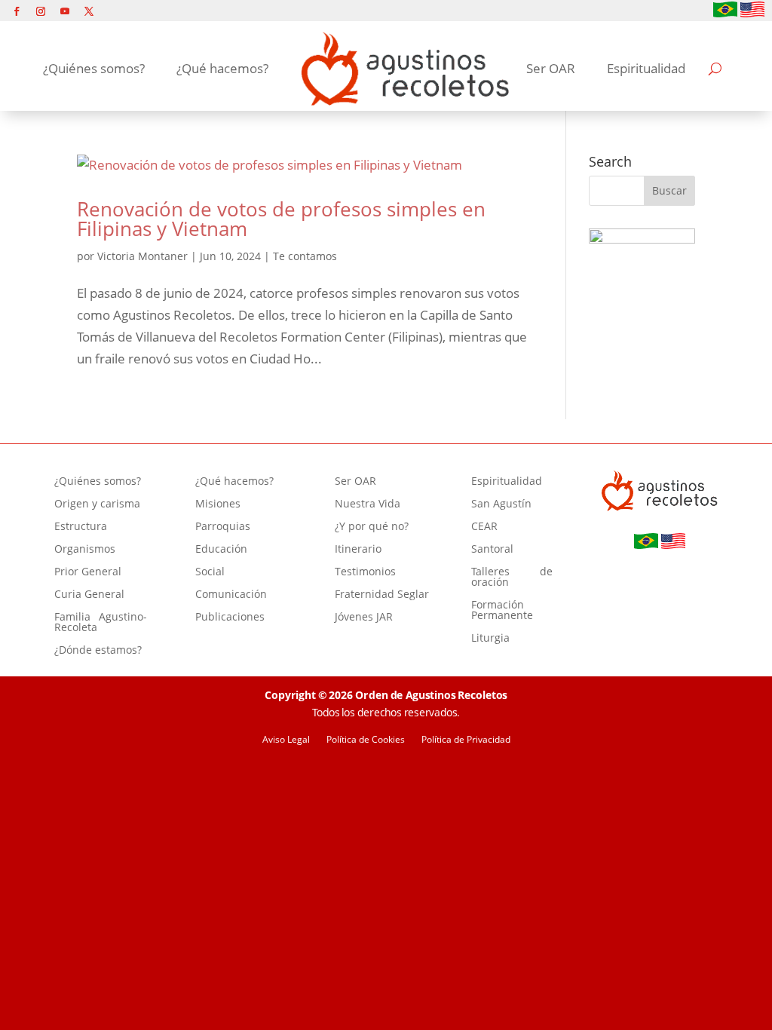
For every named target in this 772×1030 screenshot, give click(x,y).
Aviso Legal (286, 740)
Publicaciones (230, 618)
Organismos (84, 550)
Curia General (89, 595)
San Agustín (501, 504)
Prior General (87, 572)
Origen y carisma (97, 504)
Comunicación (231, 595)
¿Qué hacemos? (222, 68)
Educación (221, 550)
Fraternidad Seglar (382, 595)
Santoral (492, 550)
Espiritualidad (646, 68)
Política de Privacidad (465, 740)
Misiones (217, 504)
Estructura (80, 527)
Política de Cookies (365, 740)
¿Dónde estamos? (98, 651)
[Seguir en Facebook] (17, 11)
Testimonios (365, 572)
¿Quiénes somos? (94, 68)
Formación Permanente (502, 610)
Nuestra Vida (367, 504)
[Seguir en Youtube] (65, 11)
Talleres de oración (512, 577)
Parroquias (222, 527)
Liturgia (490, 639)
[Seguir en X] (89, 11)
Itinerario (358, 550)
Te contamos (305, 256)
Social (210, 572)
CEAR (484, 527)
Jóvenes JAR (364, 618)
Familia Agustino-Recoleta (100, 623)
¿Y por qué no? (372, 527)
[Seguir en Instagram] (41, 11)
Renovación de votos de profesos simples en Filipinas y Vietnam (281, 218)
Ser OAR (550, 68)
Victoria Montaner (142, 256)
